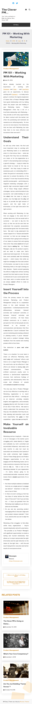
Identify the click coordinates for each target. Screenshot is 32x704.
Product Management (11, 68)
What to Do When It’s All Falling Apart (16, 575)
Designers (6, 89)
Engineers (15, 94)
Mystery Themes (24, 701)
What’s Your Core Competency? (15, 654)
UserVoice (25, 89)
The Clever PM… (9, 11)
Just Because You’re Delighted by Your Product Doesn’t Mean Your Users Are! (16, 583)
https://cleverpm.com (16, 561)
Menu (17, 25)
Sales (15, 89)
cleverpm (12, 556)
